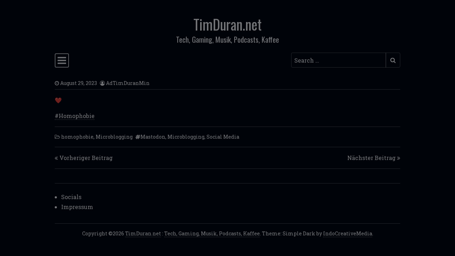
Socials (71, 197)
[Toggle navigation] (62, 60)
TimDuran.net (227, 24)
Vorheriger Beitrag (86, 157)
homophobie (77, 136)
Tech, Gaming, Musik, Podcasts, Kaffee (212, 233)
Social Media (223, 136)
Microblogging (114, 136)
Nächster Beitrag (371, 157)
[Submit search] (393, 60)
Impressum (77, 206)
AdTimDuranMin (128, 83)
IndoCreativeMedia (347, 233)
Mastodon (152, 136)
